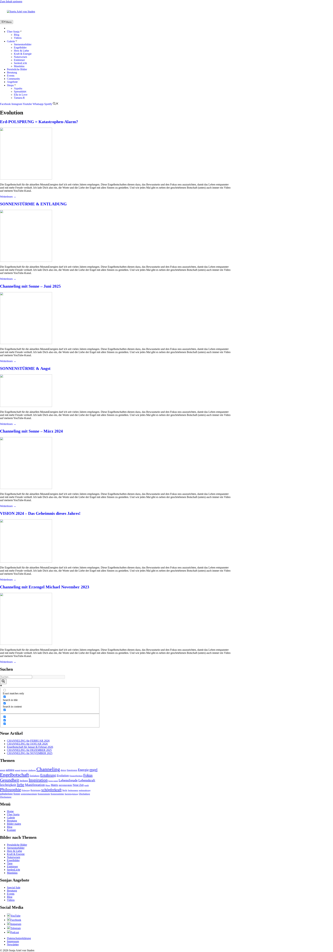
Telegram (15, 928)
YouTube (15, 915)
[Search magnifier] (3, 681)
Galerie (11, 41)
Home (10, 811)
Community (13, 78)
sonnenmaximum (29, 794)
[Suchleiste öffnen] (55, 104)
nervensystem (65, 785)
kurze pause (53, 781)
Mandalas (19, 66)
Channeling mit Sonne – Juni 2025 (30, 286)
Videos (18, 37)
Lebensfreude (68, 780)
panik (86, 785)
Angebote (12, 81)
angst (2, 770)
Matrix (54, 785)
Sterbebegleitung (71, 794)
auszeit (17, 770)
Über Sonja (13, 31)
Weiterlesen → (8, 196)
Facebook (5, 104)
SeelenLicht (20, 63)
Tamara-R (19, 97)
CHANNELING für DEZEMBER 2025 (29, 750)
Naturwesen (20, 56)
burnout (24, 770)
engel (93, 770)
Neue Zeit (78, 785)
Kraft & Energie (23, 53)
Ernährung (48, 775)
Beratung (12, 72)
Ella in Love (20, 94)
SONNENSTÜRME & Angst (25, 368)
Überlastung (5, 797)
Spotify (48, 104)
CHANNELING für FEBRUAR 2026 (28, 740)
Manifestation (35, 785)
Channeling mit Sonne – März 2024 (31, 431)
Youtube (27, 104)
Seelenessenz (73, 790)
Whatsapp (38, 104)
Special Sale (13, 887)
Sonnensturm (44, 794)
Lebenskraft (86, 780)
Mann (47, 785)
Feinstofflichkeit (76, 776)
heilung (24, 780)
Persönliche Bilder (17, 69)
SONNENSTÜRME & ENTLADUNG (33, 204)
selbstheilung (6, 794)
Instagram (16, 104)
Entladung (35, 776)
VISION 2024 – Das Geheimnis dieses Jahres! (40, 513)
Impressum (13, 941)
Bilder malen (14, 823)
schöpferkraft (51, 790)
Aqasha (18, 88)
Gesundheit (9, 780)
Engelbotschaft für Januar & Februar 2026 (30, 746)
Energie (83, 770)
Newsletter (13, 944)
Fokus (88, 775)
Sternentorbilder (22, 44)
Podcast (14, 932)
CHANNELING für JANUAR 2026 (27, 743)
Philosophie (10, 789)
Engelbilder (20, 47)
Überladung (84, 794)
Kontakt (11, 830)
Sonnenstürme (57, 794)
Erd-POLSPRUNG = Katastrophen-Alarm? (39, 121)
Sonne (16, 793)
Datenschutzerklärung (19, 938)
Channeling (48, 769)
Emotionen (72, 770)
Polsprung (26, 790)
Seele (64, 790)
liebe (20, 784)
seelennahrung (85, 790)
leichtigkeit (8, 785)
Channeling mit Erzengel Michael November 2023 (44, 587)
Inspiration (38, 780)
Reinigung (36, 790)
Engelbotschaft (14, 774)
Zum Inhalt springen (11, 1)
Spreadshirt (20, 91)
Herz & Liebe (21, 50)
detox (63, 770)
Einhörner (19, 60)
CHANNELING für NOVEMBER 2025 (29, 753)
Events (10, 75)
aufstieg (10, 769)
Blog (16, 34)
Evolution (63, 775)
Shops (10, 85)
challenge (32, 770)
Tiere (9, 863)
